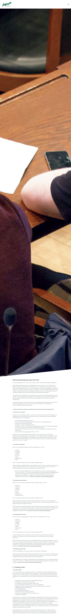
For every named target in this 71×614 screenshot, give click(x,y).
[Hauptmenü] (68, 4)
